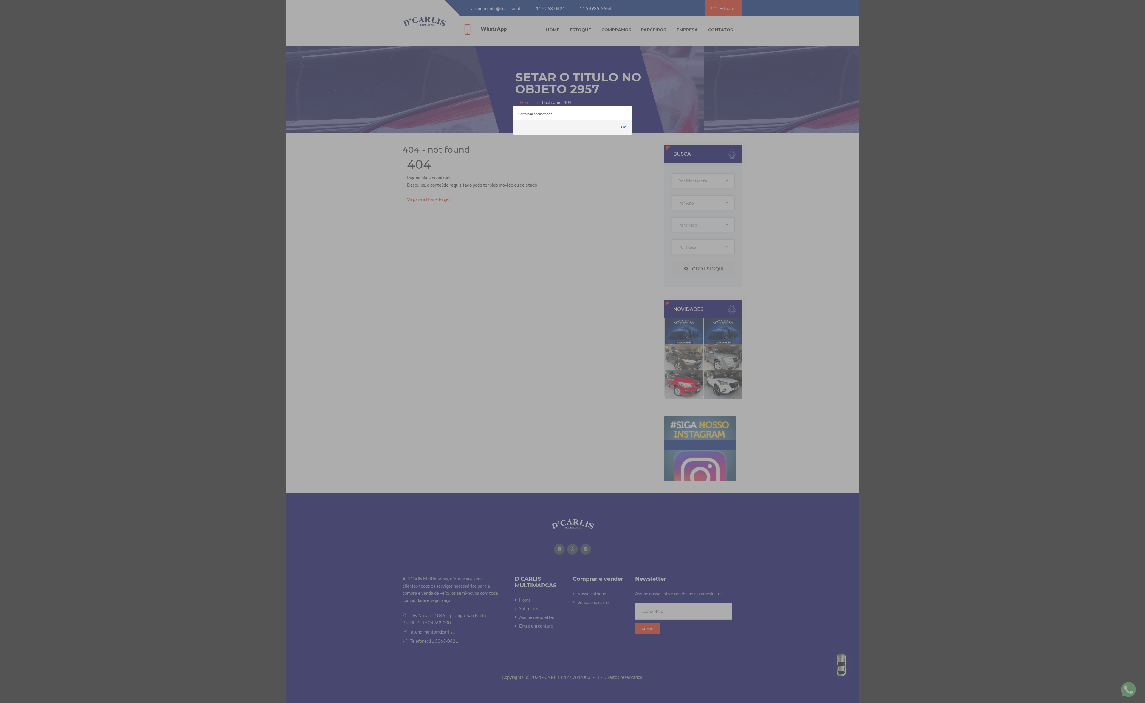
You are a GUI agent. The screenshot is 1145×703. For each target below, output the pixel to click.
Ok (623, 127)
